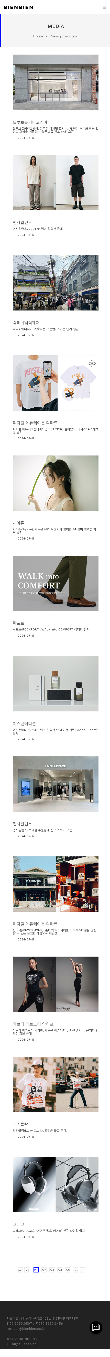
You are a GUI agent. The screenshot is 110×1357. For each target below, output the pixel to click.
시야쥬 (18, 523)
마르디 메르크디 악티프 (33, 1024)
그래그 (18, 1224)
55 (67, 1270)
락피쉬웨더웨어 (26, 322)
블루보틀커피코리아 (30, 122)
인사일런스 (22, 222)
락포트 (18, 623)
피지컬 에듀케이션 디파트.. (36, 422)
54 (60, 1270)
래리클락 (20, 1124)
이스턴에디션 (24, 723)
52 (44, 1270)
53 (52, 1270)
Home (38, 36)
